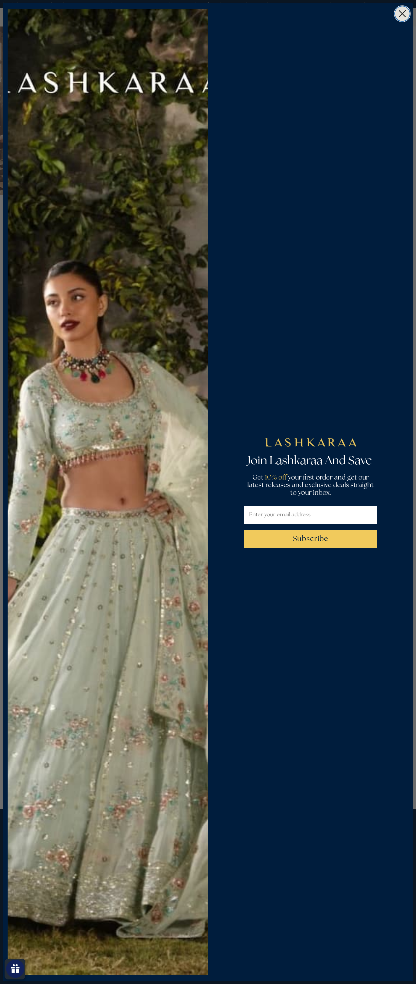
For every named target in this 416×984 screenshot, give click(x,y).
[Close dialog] (402, 13)
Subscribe (310, 539)
